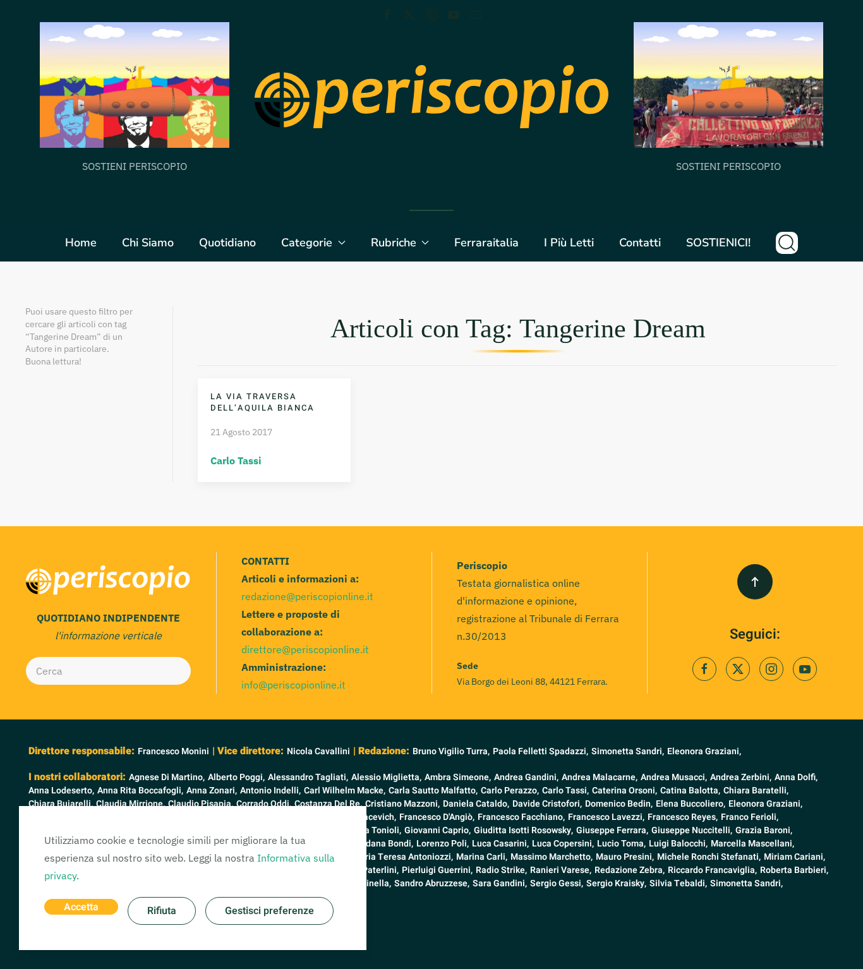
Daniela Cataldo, (476, 803)
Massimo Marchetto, (551, 857)
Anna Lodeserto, (61, 790)
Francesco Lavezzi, (606, 817)
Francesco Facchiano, (521, 817)
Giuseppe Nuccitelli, (691, 830)
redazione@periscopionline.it (307, 596)
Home (81, 242)
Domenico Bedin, (619, 803)
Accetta (81, 907)
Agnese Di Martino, (167, 777)
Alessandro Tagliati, (308, 777)
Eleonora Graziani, (704, 751)
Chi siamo (148, 242)
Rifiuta (161, 910)
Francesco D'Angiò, (436, 817)
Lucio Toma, (621, 843)
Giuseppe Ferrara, (612, 830)
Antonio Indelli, (270, 790)
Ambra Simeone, (458, 777)
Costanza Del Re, (328, 803)
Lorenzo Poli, (442, 843)
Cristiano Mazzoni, (402, 803)
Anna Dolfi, (796, 777)
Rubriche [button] (393, 242)
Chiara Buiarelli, (60, 803)
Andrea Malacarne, (599, 777)
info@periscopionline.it (293, 684)
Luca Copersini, (563, 843)
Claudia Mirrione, (130, 803)
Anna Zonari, (211, 790)
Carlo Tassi (236, 460)
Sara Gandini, (500, 883)
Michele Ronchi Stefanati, (709, 857)
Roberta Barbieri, (794, 870)
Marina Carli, (481, 857)
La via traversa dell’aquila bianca (262, 402)
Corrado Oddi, (263, 803)
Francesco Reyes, (683, 817)
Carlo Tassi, (565, 790)
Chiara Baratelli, (755, 790)
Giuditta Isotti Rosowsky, (523, 830)
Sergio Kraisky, (616, 883)
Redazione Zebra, (629, 870)
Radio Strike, (501, 870)
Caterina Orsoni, (624, 790)
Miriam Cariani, (794, 857)
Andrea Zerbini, (740, 777)
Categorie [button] (306, 242)
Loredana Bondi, (380, 843)
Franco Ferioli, (749, 817)
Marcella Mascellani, (752, 843)
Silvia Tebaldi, (678, 883)
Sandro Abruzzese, (431, 883)
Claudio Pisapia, (200, 803)
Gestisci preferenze (269, 910)
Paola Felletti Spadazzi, (540, 751)
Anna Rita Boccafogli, (140, 790)
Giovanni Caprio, (437, 830)
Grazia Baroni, (763, 830)
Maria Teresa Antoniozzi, (403, 857)
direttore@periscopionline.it (305, 649)
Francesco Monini (173, 751)
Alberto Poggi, (236, 777)
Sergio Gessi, (556, 883)
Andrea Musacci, (674, 777)
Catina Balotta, (690, 790)
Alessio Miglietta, (386, 777)
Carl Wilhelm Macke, (344, 790)
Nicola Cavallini (318, 751)
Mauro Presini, (625, 857)
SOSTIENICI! (718, 242)
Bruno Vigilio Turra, (451, 751)
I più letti (569, 242)
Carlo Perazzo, (510, 790)
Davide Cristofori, (547, 803)
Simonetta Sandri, (627, 751)
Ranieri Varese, (560, 870)
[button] (787, 243)
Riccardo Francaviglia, (712, 870)
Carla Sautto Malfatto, (433, 790)
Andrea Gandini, (526, 777)
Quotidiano (227, 242)
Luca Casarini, (500, 843)
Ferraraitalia (486, 242)
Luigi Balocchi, (678, 843)
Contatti (640, 242)
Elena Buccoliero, (690, 803)
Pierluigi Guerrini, (437, 870)
